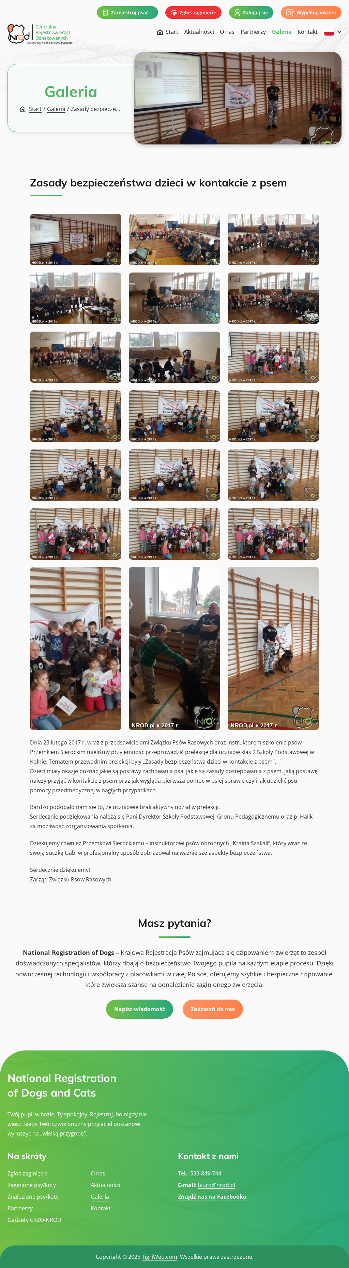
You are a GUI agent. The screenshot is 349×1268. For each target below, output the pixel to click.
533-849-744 (205, 1173)
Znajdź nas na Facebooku (212, 1196)
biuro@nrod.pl (216, 1185)
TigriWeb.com (159, 1256)
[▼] (333, 32)
